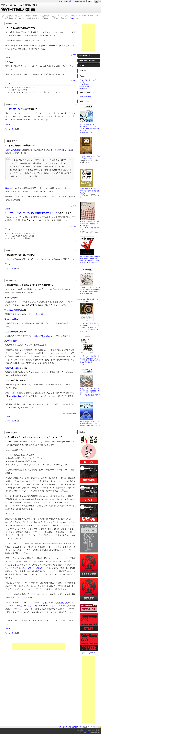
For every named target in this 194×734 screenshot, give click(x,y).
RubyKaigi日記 (18, 408)
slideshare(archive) (87, 60)
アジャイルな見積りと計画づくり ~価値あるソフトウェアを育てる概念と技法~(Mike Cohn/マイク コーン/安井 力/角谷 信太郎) (90, 326)
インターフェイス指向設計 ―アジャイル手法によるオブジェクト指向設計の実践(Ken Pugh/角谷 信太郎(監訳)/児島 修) (90, 359)
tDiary (85, 730)
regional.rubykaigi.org (85, 86)
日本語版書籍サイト (86, 132)
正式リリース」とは (47, 606)
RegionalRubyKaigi (14, 396)
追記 (84, 1)
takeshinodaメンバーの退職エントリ (34, 568)
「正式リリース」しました (26, 606)
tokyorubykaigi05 (71, 413)
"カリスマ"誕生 (39, 314)
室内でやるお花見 (41, 336)
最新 (70, 1)
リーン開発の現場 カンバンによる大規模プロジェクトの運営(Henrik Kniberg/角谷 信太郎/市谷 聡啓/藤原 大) (89, 127)
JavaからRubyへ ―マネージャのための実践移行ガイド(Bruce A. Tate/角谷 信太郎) (89, 424)
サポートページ (85, 164)
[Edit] (75, 23)
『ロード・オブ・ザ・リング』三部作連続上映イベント (32, 213)
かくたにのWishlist (85, 96)
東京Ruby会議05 (11, 341)
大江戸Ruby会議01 (12, 368)
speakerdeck (84, 56)
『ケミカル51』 (14, 109)
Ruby (88, 732)
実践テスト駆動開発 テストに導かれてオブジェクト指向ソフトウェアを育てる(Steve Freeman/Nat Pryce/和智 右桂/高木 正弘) (89, 226)
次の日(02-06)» (77, 1)
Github (82, 65)
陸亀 (74, 80)
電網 (74, 55)
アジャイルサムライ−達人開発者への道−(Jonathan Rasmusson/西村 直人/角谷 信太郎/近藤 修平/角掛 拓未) (90, 290)
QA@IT (81, 82)
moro (73, 499)
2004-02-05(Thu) (11, 141)
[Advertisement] (38, 646)
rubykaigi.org (83, 88)
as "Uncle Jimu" (62, 602)
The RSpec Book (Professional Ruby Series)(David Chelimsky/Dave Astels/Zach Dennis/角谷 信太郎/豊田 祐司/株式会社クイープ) (90, 259)
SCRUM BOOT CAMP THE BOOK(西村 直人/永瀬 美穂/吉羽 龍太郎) (89, 191)
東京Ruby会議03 (11, 319)
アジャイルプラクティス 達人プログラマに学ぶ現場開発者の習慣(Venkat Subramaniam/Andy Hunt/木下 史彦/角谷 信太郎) (89, 392)
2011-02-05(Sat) (11, 280)
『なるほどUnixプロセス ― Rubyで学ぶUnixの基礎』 (90, 157)
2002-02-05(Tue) (11, 23)
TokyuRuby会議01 (11, 310)
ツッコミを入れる (28, 87)
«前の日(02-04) (63, 1)
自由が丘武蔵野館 (12, 150)
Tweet (7, 58)
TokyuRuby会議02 (11, 332)
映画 (74, 206)
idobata (44, 602)
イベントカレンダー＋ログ (87, 80)
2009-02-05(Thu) (11, 250)
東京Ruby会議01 (11, 298)
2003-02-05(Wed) (11, 104)
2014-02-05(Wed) (11, 433)
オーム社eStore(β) (84, 84)
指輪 (74, 226)
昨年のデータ (10, 188)
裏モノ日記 (66, 150)
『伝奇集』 (72, 18)
